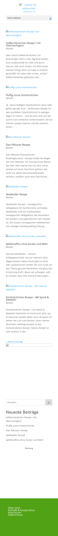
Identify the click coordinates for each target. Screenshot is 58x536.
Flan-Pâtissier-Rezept (18, 144)
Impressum (14, 512)
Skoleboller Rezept (16, 194)
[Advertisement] (29, 469)
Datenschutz (15, 514)
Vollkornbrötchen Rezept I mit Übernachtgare (23, 44)
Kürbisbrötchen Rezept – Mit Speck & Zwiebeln (27, 298)
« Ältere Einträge (14, 341)
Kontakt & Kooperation (21, 510)
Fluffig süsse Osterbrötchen (22, 95)
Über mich (14, 508)
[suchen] (48, 402)
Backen (9, 48)
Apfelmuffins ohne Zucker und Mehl (26, 244)
